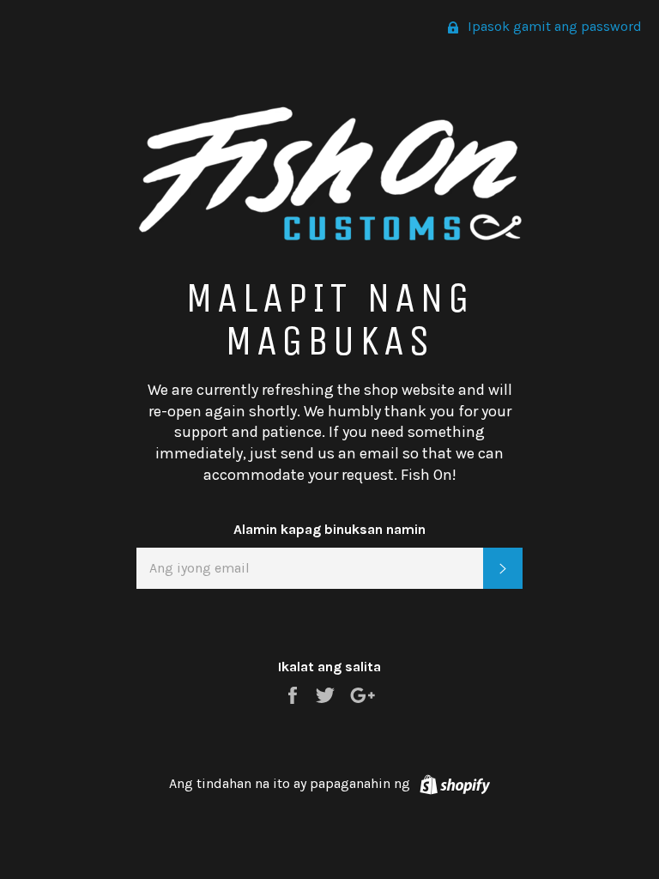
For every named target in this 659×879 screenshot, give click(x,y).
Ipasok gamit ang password (553, 26)
